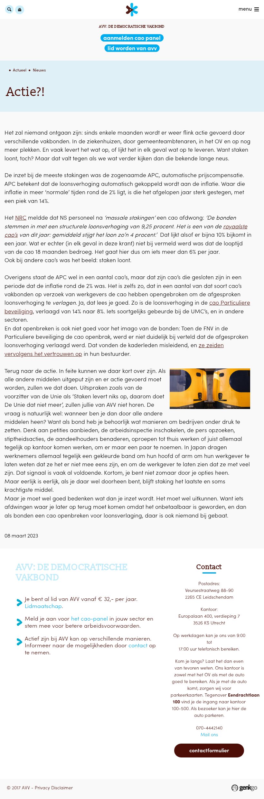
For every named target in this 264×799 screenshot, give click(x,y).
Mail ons (209, 734)
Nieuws (39, 70)
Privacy (42, 788)
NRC (20, 217)
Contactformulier (209, 750)
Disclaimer (62, 788)
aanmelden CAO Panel (132, 38)
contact (137, 645)
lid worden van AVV (132, 48)
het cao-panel (89, 618)
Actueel (19, 70)
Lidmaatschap (43, 606)
